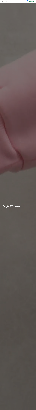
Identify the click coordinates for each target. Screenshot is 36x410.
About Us (12, 1)
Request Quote (32, 1)
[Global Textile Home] (4, 1)
